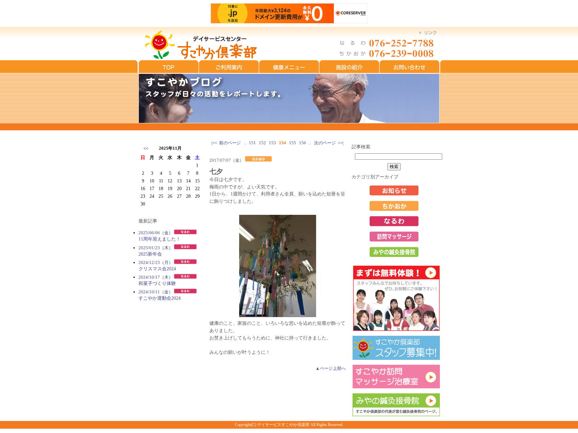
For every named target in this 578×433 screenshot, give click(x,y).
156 (302, 143)
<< (145, 148)
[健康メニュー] (289, 72)
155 (292, 143)
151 (252, 143)
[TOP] (168, 72)
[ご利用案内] (229, 72)
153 (272, 143)
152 (262, 143)
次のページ (325, 143)
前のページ (230, 143)
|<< (214, 143)
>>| (341, 143)
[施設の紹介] (349, 72)
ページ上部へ (333, 368)
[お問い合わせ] (410, 72)
